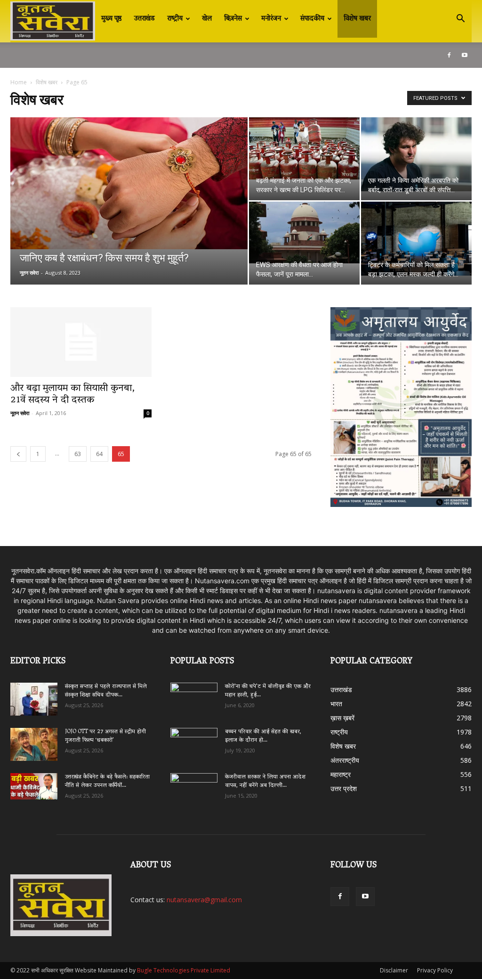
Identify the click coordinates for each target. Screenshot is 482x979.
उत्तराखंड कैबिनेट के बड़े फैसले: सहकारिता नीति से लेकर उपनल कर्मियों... (107, 781)
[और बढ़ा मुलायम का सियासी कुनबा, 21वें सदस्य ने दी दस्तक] (81, 342)
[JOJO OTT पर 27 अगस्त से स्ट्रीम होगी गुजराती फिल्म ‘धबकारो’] (33, 744)
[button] (460, 19)
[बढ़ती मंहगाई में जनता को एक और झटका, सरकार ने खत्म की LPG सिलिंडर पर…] (304, 148)
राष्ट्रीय (175, 18)
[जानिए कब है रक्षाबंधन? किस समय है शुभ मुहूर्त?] (129, 183)
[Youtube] (465, 55)
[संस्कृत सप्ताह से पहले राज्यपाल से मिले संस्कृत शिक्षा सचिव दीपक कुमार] (33, 699)
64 (99, 454)
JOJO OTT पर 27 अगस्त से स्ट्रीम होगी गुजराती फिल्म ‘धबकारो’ (105, 736)
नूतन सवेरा (29, 272)
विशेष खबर (357, 18)
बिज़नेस (233, 18)
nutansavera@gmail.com (204, 899)
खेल (207, 18)
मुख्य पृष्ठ (111, 18)
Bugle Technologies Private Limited (183, 970)
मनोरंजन (271, 18)
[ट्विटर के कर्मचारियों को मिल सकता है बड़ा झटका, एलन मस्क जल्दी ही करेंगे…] (416, 239)
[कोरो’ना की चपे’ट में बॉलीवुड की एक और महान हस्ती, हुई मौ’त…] (193, 695)
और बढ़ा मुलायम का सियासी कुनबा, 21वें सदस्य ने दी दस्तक (72, 394)
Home (18, 82)
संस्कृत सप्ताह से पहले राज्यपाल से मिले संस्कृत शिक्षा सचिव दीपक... (106, 691)
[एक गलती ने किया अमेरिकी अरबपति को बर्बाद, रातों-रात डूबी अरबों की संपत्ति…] (416, 154)
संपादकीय (312, 18)
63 (77, 454)
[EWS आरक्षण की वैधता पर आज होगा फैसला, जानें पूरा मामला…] (304, 232)
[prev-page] (18, 454)
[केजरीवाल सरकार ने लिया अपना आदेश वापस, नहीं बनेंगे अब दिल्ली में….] (193, 786)
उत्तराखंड (144, 18)
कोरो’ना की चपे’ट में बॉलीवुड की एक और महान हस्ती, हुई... (268, 691)
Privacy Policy (435, 970)
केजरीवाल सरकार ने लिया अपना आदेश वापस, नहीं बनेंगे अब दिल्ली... (265, 781)
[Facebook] (449, 55)
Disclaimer (394, 970)
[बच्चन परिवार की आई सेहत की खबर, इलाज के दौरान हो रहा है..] (193, 741)
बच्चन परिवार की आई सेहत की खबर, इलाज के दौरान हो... (263, 736)
